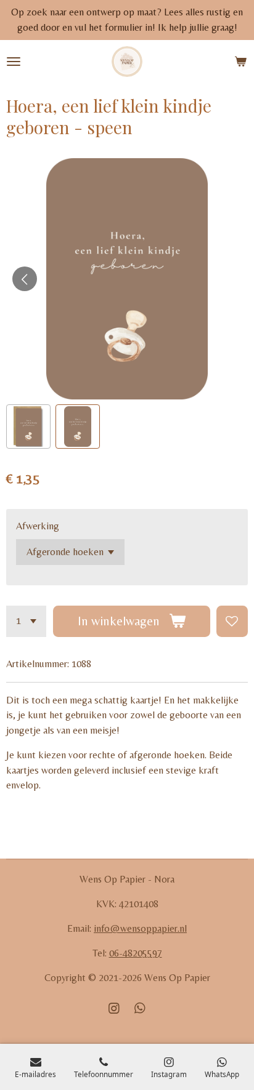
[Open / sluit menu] (13, 61)
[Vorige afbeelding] (24, 278)
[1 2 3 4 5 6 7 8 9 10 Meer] (26, 621)
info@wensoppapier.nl (140, 928)
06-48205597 (135, 953)
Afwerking (37, 526)
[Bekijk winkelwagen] (240, 61)
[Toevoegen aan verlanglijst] (232, 621)
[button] (28, 426)
